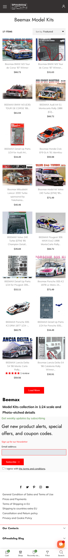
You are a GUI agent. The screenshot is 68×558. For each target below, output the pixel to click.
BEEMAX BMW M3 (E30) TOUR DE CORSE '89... (17, 106)
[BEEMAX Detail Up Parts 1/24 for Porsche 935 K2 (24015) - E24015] (51, 307)
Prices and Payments (14, 499)
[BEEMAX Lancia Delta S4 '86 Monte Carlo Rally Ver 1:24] (17, 348)
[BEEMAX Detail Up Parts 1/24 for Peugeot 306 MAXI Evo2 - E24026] (17, 267)
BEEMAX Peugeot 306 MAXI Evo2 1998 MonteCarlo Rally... (50, 241)
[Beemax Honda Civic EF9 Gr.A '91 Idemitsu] (51, 134)
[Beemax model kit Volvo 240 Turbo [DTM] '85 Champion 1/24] (51, 175)
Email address (9, 446)
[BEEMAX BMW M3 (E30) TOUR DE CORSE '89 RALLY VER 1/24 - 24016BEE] (17, 90)
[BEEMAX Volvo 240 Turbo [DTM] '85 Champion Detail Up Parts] (17, 223)
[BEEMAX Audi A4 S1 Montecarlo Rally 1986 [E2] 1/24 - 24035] (51, 90)
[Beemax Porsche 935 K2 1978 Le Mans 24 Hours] (51, 267)
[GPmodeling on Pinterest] (34, 487)
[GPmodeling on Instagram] (40, 487)
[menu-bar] (6, 6)
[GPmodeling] (19, 6)
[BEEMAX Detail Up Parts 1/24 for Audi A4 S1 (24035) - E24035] (17, 134)
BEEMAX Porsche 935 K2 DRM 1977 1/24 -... (17, 323)
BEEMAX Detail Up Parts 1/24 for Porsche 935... (51, 323)
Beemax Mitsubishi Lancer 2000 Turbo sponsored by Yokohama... (17, 195)
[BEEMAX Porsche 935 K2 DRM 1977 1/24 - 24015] (17, 307)
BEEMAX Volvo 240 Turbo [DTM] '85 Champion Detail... (17, 241)
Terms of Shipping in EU (16, 503)
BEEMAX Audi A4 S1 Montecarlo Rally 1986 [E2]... (50, 108)
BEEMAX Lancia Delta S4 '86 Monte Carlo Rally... (17, 366)
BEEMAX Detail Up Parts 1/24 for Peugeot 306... (17, 283)
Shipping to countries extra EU (19, 508)
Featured (44, 31)
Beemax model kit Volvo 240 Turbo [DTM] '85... (50, 191)
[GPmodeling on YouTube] (47, 487)
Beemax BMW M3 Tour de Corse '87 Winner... (50, 66)
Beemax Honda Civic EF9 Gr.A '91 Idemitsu (50, 150)
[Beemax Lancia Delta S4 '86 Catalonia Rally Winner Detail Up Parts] (51, 348)
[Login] (63, 6)
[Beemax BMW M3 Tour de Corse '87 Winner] (17, 49)
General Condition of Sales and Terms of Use (27, 494)
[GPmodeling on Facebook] (21, 487)
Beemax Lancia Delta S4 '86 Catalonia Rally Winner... (51, 366)
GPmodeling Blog (13, 538)
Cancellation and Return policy (20, 513)
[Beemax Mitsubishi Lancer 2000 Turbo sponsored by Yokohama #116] (17, 175)
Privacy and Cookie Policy (17, 518)
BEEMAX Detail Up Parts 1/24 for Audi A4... (17, 150)
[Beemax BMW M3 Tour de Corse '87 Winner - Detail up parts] (51, 49)
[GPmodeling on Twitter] (27, 487)
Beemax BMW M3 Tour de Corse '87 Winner (17, 66)
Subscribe (11, 462)
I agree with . (26, 468)
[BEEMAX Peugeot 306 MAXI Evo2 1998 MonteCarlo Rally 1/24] (51, 223)
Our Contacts (10, 528)
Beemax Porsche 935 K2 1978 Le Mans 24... (51, 283)
